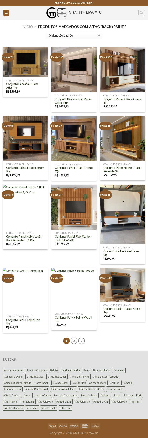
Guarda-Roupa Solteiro (91, 389)
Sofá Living (65, 408)
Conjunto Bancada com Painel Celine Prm (73, 100)
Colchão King (78, 382)
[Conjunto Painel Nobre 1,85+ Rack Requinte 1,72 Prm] (25, 207)
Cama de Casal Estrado (105, 376)
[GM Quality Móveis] (74, 13)
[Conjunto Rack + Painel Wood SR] (73, 289)
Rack (139, 395)
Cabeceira (118, 370)
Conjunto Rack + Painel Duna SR (121, 253)
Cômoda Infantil (12, 389)
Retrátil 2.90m (119, 401)
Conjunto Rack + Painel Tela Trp (23, 321)
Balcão (54, 370)
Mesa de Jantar (89, 395)
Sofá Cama (32, 408)
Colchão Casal (60, 382)
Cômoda (127, 382)
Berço (86, 370)
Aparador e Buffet (13, 370)
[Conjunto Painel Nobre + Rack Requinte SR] (122, 138)
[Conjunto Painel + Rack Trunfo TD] (73, 138)
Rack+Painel (10, 401)
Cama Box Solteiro (79, 376)
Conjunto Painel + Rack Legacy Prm (25, 169)
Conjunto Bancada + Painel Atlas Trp (22, 85)
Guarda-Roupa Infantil (63, 389)
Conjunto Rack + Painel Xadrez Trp (122, 310)
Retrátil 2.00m (45, 401)
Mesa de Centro (42, 395)
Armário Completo (37, 370)
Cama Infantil (42, 382)
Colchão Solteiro (97, 382)
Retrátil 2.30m (63, 401)
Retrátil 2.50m (82, 401)
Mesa (27, 395)
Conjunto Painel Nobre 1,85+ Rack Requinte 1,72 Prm (24, 238)
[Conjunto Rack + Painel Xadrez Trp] (122, 285)
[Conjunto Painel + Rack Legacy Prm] (25, 138)
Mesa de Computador (66, 395)
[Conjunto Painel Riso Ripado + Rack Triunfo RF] (73, 207)
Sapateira (135, 401)
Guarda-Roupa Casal (36, 389)
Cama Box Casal (35, 376)
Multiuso (105, 395)
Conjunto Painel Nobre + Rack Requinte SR (121, 169)
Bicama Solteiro (101, 370)
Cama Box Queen (57, 376)
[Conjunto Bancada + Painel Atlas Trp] (25, 62)
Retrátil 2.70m (100, 401)
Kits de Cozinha (12, 395)
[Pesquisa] (141, 13)
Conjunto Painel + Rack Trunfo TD (74, 169)
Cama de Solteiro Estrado (17, 382)
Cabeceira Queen (13, 376)
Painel (117, 395)
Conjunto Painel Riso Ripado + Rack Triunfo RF (73, 238)
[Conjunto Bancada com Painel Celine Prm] (73, 69)
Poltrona (128, 395)
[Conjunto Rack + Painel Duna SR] (122, 214)
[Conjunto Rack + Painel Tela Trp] (25, 290)
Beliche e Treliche (70, 370)
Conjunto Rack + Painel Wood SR (73, 319)
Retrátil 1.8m (27, 401)
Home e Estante (115, 389)
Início (27, 27)
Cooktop (114, 382)
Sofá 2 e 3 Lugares (13, 408)
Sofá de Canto (48, 408)
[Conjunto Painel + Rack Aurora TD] (122, 69)
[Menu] (6, 13)
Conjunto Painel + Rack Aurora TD (122, 100)
